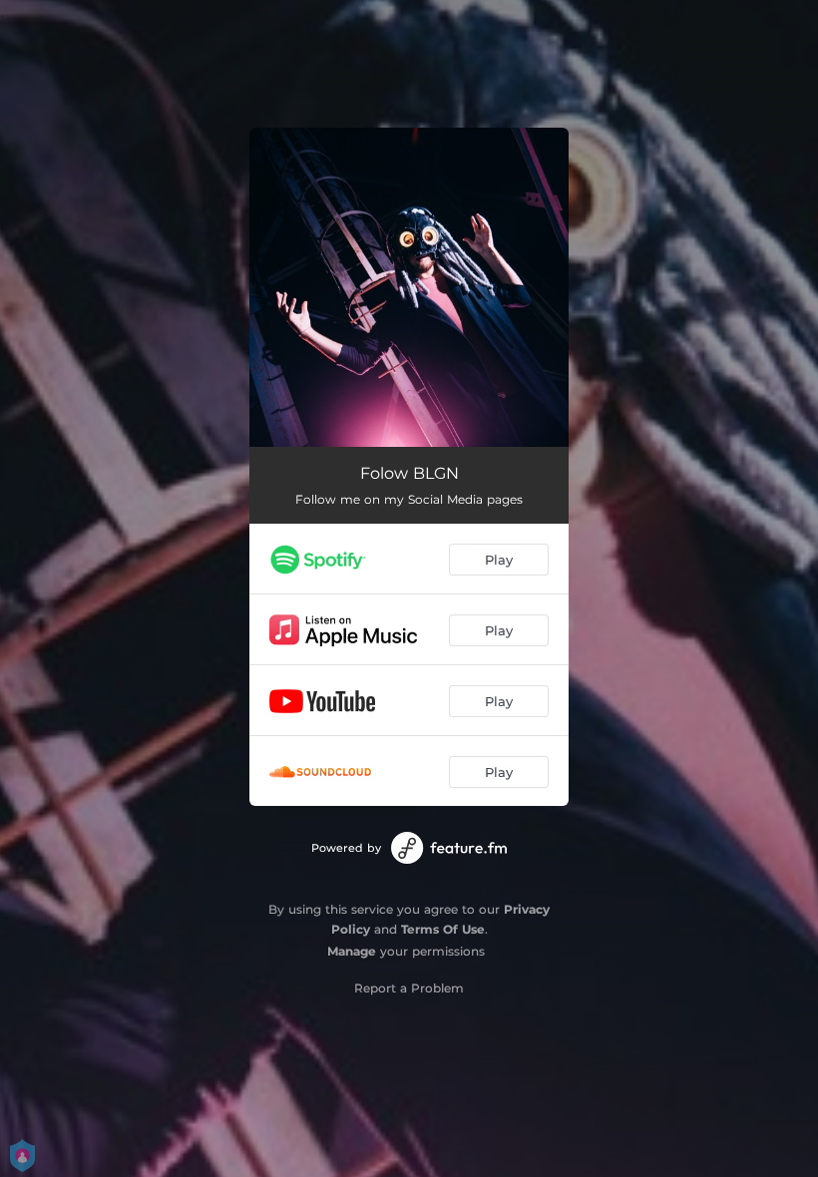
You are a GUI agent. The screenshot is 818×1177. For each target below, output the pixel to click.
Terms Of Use (443, 929)
